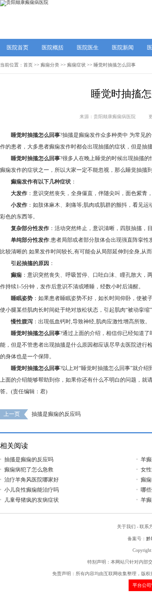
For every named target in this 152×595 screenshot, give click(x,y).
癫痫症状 (76, 65)
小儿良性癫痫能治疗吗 (31, 490)
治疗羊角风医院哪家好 (31, 480)
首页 (28, 65)
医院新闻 (123, 48)
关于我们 (126, 526)
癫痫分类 (50, 65)
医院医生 (88, 48)
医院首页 (17, 48)
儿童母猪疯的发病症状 (31, 500)
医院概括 (53, 48)
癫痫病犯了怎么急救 (28, 470)
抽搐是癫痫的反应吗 (56, 414)
